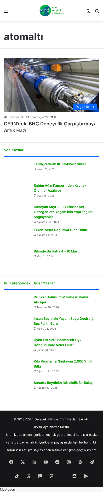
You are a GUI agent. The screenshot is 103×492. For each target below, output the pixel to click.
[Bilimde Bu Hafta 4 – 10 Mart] (17, 258)
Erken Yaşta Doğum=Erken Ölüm (60, 230)
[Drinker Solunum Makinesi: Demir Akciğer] (17, 304)
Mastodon (7, 489)
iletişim (27, 450)
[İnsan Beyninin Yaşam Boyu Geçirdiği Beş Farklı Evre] (17, 325)
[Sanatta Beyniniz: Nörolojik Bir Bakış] (17, 389)
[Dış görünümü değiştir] (88, 12)
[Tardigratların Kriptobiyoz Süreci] (17, 171)
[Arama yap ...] (97, 12)
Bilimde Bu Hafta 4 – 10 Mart (56, 251)
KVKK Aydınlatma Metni (51, 427)
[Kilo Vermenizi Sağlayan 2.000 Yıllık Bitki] (17, 368)
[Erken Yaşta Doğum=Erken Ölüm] (17, 237)
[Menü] (6, 12)
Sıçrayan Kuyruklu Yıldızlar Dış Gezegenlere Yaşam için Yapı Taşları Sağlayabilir (63, 212)
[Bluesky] (63, 476)
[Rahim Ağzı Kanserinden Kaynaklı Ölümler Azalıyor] (17, 192)
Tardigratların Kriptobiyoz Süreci (60, 164)
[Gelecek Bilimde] (51, 10)
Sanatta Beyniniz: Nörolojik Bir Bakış (63, 383)
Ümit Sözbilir (15, 117)
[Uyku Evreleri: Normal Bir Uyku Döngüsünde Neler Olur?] (17, 347)
